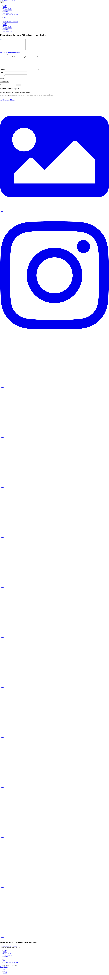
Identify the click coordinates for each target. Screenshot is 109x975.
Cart (5, 973)
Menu (5, 971)
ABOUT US (6, 5)
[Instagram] (4, 961)
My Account (6, 970)
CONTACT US (7, 10)
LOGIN (5, 11)
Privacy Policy (4, 967)
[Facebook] (3, 959)
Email (2, 75)
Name (2, 72)
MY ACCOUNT (8, 13)
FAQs (5, 7)
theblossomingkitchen (6, 341)
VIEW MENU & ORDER (10, 14)
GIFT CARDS (7, 8)
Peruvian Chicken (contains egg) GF (10, 52)
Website (2, 78)
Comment (3, 69)
